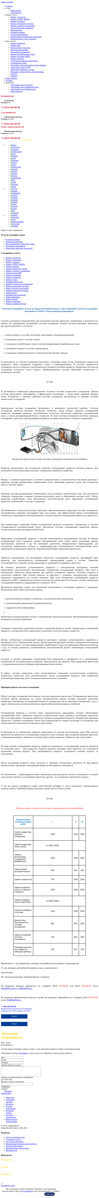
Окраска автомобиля (19, 35)
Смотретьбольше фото (6, 1092)
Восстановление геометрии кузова (20, 244)
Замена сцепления (13, 275)
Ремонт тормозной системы (22, 24)
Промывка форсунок (14, 282)
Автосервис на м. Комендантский (25, 87)
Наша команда (16, 91)
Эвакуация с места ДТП (20, 67)
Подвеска (10, 1104)
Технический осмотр (14, 1146)
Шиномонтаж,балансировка (12, 1120)
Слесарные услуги (13, 1139)
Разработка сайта (8, 1186)
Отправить (23, 1053)
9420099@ (6, 988)
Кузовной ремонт (18, 32)
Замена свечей (12, 299)
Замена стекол (11, 280)
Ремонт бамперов (18, 43)
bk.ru (30, 988)
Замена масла (11, 293)
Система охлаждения (14, 1142)
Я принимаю (49, 1194)
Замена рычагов (12, 266)
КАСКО (14, 76)
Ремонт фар (15, 45)
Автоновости (16, 13)
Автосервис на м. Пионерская (23, 89)
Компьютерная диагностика (17, 1148)
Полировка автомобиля (20, 52)
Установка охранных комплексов (24, 61)
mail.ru (14, 988)
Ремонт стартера (12, 262)
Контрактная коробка (19, 50)
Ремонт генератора (13, 260)
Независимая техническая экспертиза (26, 37)
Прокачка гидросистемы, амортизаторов (27, 72)
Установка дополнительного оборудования (28, 65)
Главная (9, 6)
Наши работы (11, 78)
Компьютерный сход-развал (17, 291)
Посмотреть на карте (9, 140)
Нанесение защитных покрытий (19, 248)
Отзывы (9, 81)
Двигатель (10, 1097)
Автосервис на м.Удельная (21, 85)
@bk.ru (14, 1000)
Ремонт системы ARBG (20, 56)
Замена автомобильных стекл (23, 54)
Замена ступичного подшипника (19, 284)
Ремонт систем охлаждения (17, 288)
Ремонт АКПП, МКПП (20, 19)
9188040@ (23, 988)
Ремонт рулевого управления (23, 26)
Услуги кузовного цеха (15, 1137)
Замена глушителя (13, 277)
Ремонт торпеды (17, 59)
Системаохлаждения (11, 1116)
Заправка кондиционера (16, 295)
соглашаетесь (27, 1191)
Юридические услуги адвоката (23, 39)
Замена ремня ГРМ (13, 273)
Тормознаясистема (10, 1101)
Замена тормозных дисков (16, 269)
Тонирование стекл (19, 63)
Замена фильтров (13, 297)
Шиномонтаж (16, 30)
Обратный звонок (26, 140)
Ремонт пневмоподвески (16, 304)
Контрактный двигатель (21, 48)
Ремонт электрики (13, 302)
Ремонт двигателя (18, 17)
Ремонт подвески (18, 21)
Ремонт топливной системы (17, 286)
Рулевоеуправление (10, 1107)
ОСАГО (14, 74)
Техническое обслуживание (22, 28)
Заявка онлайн (7, 2)
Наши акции (16, 10)
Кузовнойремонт (10, 1112)
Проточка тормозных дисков (22, 70)
